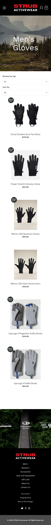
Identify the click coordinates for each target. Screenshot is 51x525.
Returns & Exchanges (25, 501)
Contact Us (25, 487)
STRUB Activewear (20, 520)
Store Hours (25, 494)
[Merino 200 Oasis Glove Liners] (26, 265)
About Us (26, 483)
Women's (26, 468)
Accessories (25, 471)
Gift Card (25, 479)
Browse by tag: (9, 76)
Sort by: (6, 87)
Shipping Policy (25, 498)
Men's (25, 464)
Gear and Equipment (25, 475)
